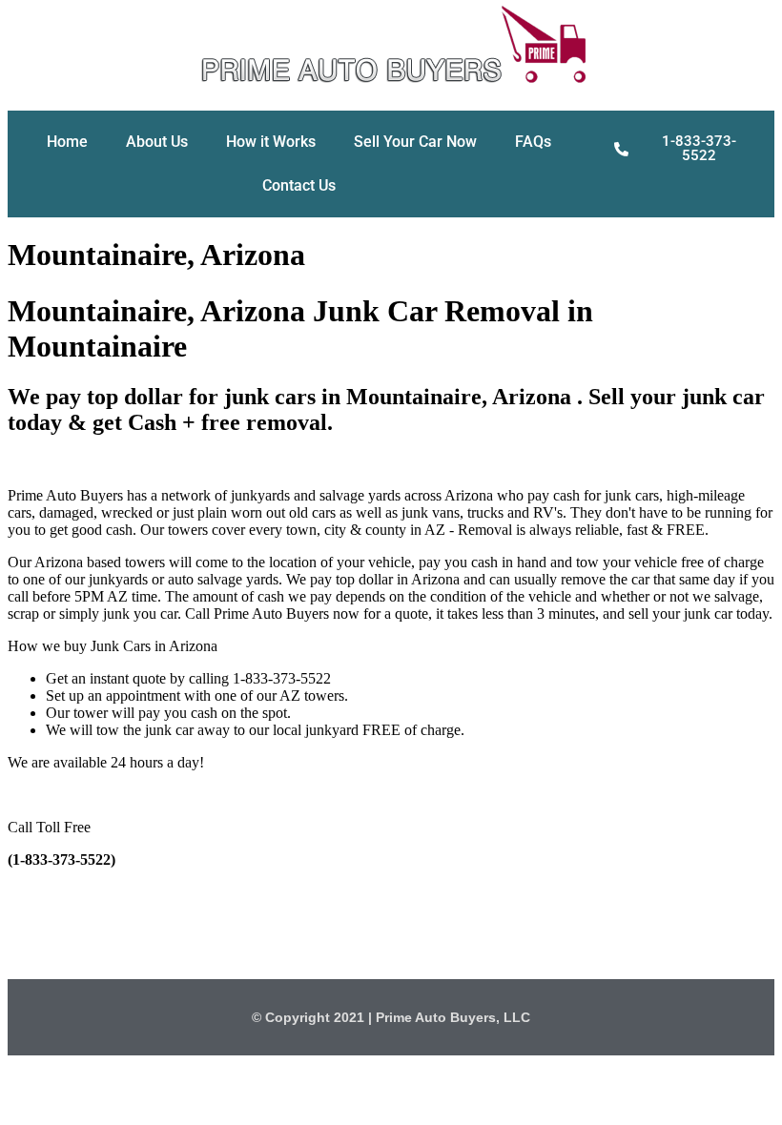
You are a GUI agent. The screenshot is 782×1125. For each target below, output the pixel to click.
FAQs (533, 142)
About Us (157, 142)
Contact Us (299, 185)
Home (67, 142)
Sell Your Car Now (415, 142)
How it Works (271, 142)
